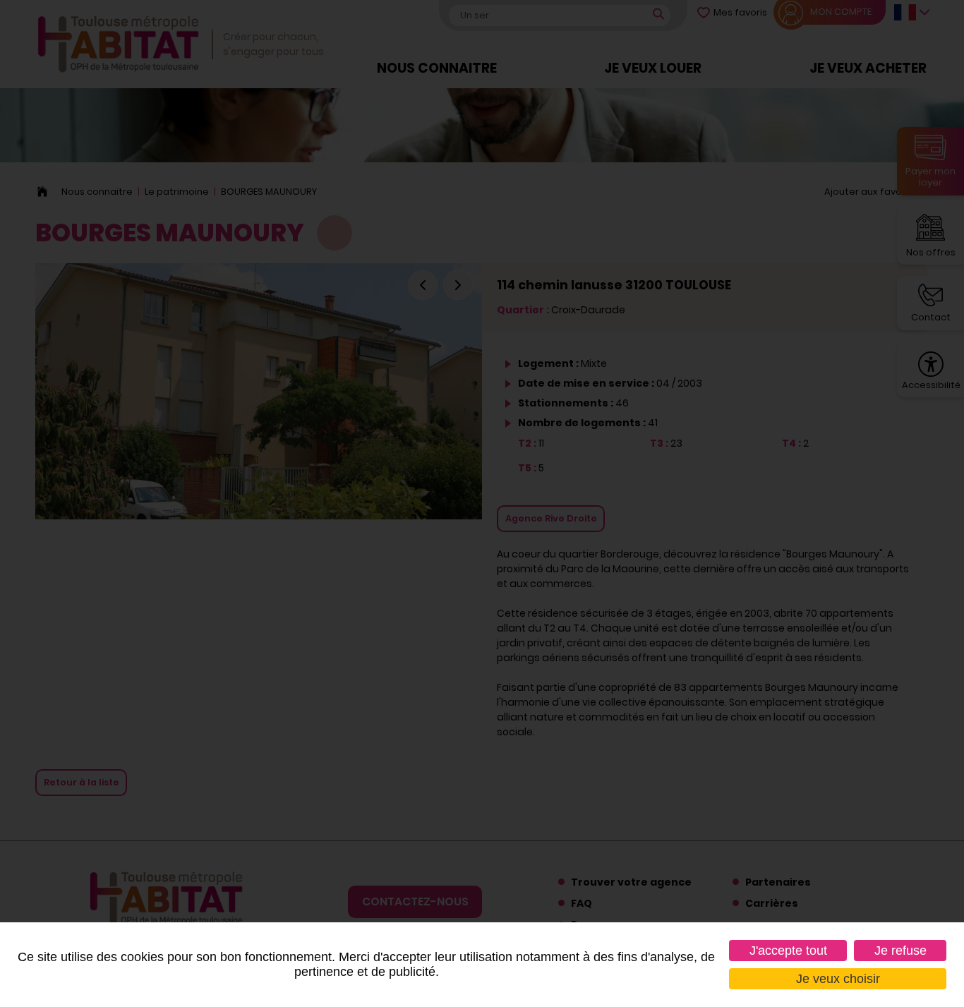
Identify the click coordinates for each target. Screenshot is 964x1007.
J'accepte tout (788, 950)
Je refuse (900, 950)
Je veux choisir (838, 979)
